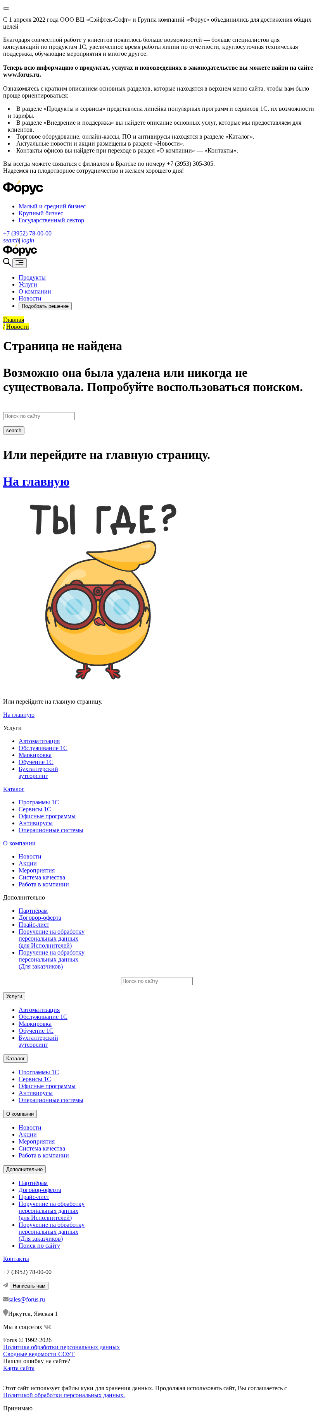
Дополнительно (24, 1169)
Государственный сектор (51, 220)
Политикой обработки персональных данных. (64, 1395)
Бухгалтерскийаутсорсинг (38, 772)
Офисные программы (47, 816)
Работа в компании (44, 884)
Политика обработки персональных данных (61, 1347)
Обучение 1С (36, 762)
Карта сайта (19, 1368)
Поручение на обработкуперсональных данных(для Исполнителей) (52, 938)
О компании (35, 291)
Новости (30, 298)
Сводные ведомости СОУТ (39, 1354)
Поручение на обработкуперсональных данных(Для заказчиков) (52, 959)
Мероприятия (37, 870)
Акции (28, 863)
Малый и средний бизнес (52, 206)
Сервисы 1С (35, 809)
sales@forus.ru (27, 1299)
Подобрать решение (45, 306)
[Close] (6, 8)
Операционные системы (51, 830)
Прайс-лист (34, 924)
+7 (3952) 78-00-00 (27, 233)
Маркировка (35, 755)
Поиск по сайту (39, 1245)
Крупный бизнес (41, 213)
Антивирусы (36, 823)
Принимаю (18, 1408)
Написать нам (29, 1286)
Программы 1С (39, 802)
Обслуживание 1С (43, 748)
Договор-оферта (40, 917)
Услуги (28, 284)
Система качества (42, 877)
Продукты (32, 277)
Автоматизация (39, 741)
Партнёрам (33, 910)
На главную (36, 481)
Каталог (13, 789)
